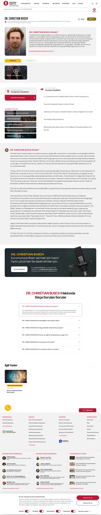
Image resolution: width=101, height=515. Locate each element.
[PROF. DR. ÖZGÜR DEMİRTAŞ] (4, 478)
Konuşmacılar (16, 9)
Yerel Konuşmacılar (7, 419)
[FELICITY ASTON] (38, 459)
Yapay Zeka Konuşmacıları (36, 426)
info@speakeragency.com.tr (49, 269)
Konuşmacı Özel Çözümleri (66, 432)
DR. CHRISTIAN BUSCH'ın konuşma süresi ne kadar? (40, 349)
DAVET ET (91, 19)
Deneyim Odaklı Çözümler (66, 429)
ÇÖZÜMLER (46, 3)
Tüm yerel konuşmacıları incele (10, 488)
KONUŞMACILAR (25, 3)
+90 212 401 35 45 (39, 267)
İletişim (89, 429)
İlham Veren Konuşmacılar (35, 419)
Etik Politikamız (91, 438)
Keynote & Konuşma (64, 419)
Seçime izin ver (88, 503)
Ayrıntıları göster (83, 511)
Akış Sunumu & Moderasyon (66, 426)
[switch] (41, 511)
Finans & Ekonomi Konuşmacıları (37, 441)
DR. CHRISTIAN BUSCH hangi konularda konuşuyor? (40, 306)
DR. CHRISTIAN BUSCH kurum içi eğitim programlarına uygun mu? (45, 335)
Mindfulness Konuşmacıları (36, 435)
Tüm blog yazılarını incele (76, 488)
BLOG (74, 3)
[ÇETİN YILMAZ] (4, 465)
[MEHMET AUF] (4, 484)
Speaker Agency (8, 9)
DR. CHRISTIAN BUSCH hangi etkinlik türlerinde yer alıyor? (42, 328)
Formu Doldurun (19, 269)
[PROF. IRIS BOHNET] (38, 472)
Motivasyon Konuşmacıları (36, 429)
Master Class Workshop (65, 423)
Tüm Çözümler (63, 435)
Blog (88, 423)
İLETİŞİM (80, 3)
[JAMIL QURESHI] (38, 465)
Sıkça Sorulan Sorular (93, 432)
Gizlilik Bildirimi (91, 435)
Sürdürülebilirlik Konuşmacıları (37, 438)
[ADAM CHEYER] (38, 484)
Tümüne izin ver (88, 497)
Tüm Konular (32, 445)
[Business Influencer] (64, 442)
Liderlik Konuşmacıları (35, 432)
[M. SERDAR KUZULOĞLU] (4, 472)
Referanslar (90, 426)
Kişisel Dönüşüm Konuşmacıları (37, 423)
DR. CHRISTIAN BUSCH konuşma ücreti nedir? (38, 342)
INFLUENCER (56, 3)
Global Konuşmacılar (7, 423)
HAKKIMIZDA (65, 3)
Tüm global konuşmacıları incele (44, 488)
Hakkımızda (90, 419)
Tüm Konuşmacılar (7, 426)
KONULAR (36, 3)
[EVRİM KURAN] (4, 459)
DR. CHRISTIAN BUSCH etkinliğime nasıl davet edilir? (41, 320)
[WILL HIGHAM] (38, 478)
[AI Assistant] (94, 10)
